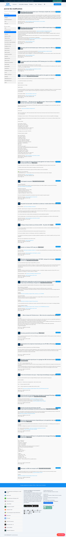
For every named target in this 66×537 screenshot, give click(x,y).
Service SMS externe (8, 44)
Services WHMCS (9, 527)
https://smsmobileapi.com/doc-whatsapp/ (30, 429)
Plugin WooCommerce (8, 80)
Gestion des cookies (55, 491)
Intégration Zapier (9, 509)
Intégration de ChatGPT (10, 506)
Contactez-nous (45, 494)
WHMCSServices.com (8, 78)
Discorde (30, 510)
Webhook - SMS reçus (8, 74)
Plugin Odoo (9, 515)
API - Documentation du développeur (49, 500)
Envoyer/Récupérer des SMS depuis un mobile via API (14, 492)
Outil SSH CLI (7, 68)
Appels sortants (7, 60)
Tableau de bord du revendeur (57, 495)
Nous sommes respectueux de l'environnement (50, 497)
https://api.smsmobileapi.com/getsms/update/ (45, 51)
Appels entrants (7, 50)
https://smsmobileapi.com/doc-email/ (31, 275)
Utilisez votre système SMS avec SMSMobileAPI (50, 501)
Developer (31, 4)
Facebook (34, 510)
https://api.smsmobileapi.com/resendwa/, (36, 398)
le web (6, 72)
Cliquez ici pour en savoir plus (41, 485)
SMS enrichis (9, 495)
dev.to (26, 510)
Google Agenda (7, 48)
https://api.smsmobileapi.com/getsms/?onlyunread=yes (29, 301)
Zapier (6, 82)
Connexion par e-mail (8, 40)
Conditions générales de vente (48, 490)
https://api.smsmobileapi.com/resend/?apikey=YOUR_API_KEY (27, 475)
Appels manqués (7, 52)
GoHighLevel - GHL (8, 46)
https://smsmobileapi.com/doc (30, 41)
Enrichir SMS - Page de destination (10, 42)
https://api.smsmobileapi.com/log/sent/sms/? (28, 108)
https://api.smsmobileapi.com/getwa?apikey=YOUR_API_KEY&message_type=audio (36, 388)
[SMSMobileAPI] (8, 4)
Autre (5, 21)
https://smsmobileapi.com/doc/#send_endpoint (33, 155)
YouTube (26, 513)
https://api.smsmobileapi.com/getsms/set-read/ (33, 273)
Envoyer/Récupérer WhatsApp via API (12, 498)
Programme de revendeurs (9, 62)
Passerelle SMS (7, 66)
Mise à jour (6, 23)
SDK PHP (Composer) (10, 521)
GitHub (31, 513)
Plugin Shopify (7, 64)
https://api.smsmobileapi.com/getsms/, (30, 250)
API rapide (8, 518)
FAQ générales (45, 496)
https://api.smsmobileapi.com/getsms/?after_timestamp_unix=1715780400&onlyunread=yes (35, 306)
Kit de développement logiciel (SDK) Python (13, 512)
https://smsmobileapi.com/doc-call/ (31, 93)
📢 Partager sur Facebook (48, 502)
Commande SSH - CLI (10, 524)
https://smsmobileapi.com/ (29, 174)
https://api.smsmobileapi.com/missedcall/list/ (24, 186)
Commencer (15, 4)
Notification (6, 56)
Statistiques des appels (8, 70)
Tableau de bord (57, 4)
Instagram (39, 510)
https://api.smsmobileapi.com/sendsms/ (35, 38)
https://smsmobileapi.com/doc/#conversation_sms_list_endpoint (35, 21)
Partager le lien (58, 11)
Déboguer (6, 17)
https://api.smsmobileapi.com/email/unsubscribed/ (27, 413)
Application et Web (7, 36)
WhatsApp (6, 76)
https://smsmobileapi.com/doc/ (37, 472)
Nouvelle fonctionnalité (8, 19)
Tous (5, 15)
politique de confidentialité (47, 491)
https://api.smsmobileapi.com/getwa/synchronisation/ (38, 428)
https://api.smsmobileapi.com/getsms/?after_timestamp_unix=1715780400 (32, 293)
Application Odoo (7, 58)
